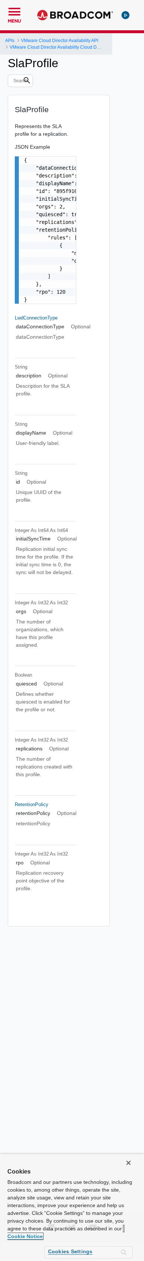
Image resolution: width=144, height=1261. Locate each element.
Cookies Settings (70, 1251)
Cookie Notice (25, 1236)
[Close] (128, 1163)
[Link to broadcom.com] (75, 15)
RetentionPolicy (31, 804)
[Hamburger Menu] (14, 10)
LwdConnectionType (36, 318)
